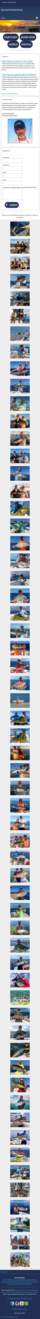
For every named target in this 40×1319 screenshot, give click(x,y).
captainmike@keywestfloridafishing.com (19, 1298)
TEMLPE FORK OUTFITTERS (28, 1282)
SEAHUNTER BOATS (8, 1282)
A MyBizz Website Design (19, 1309)
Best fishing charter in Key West (17, 61)
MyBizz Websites (12, 1317)
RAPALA (24, 1280)
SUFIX (16, 1282)
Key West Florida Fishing (11, 10)
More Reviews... (10, 93)
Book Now (4, 1272)
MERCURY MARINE (15, 1280)
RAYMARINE (31, 1280)
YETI (30, 1284)
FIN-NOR (5, 1280)
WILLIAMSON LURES (13, 1284)
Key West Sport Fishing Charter (24, 1290)
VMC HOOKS (24, 1284)
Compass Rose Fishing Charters (27, 1292)
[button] (30, 30)
